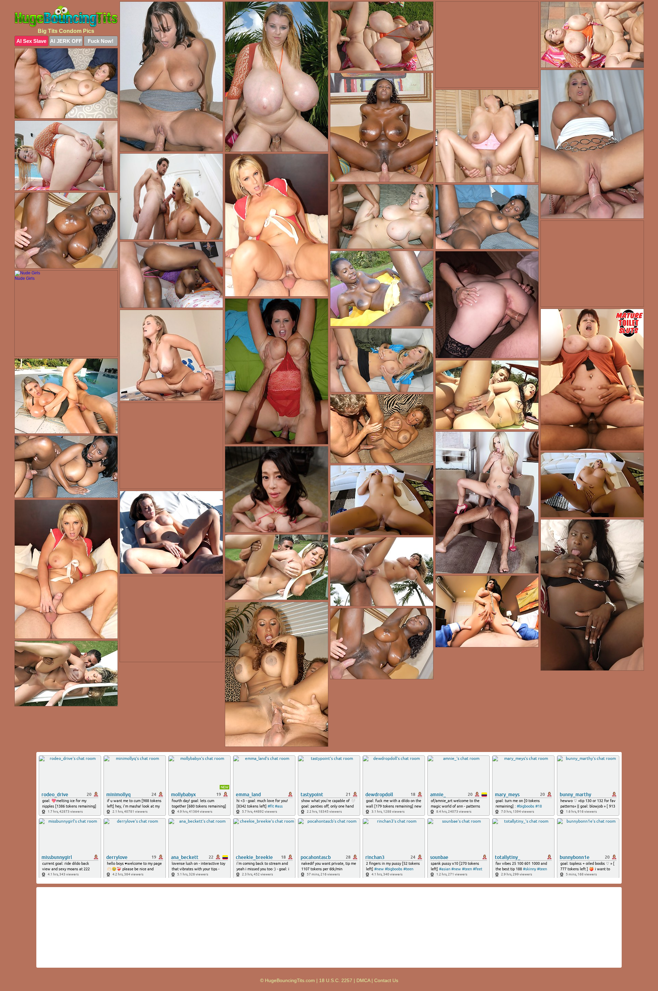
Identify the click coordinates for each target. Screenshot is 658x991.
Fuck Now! (100, 41)
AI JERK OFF (66, 41)
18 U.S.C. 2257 (335, 980)
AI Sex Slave (31, 41)
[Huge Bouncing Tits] (66, 16)
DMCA (363, 980)
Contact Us (386, 980)
